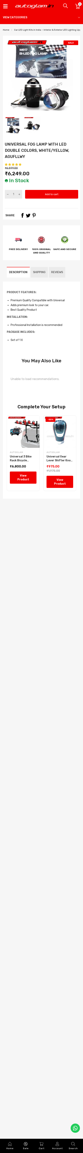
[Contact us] (75, 1128)
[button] (13, 164)
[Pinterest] (34, 215)
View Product (23, 477)
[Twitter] (28, 215)
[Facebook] (22, 215)
